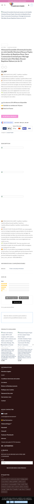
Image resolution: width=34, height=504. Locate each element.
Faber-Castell (21, 484)
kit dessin (4, 486)
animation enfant (5, 479)
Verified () (25, 297)
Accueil (3, 47)
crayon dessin (5, 484)
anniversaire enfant (15, 479)
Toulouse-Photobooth (7, 435)
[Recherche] (4, 5)
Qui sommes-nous (6, 397)
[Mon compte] (28, 5)
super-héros (22, 489)
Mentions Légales (6, 371)
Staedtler (16, 489)
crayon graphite (12, 484)
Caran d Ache (5, 481)
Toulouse (28, 489)
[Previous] (3, 27)
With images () (12, 297)
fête (26, 484)
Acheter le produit (10, 116)
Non (12, 502)
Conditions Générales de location (10, 378)
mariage (3, 489)
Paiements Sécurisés (7, 393)
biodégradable (24, 479)
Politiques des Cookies (7, 389)
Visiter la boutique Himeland (16, 268)
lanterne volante (19, 486)
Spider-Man (9, 489)
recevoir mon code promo (16, 468)
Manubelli (4, 427)
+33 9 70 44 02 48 (8, 122)
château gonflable (13, 481)
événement (4, 491)
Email (2, 459)
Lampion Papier (12, 47)
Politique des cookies (21, 502)
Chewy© (3, 431)
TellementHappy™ (6, 423)
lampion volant (10, 486)
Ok (8, 502)
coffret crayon (22, 481)
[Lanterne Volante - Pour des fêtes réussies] (17, 5)
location (26, 486)
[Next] (30, 27)
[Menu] (2, 5)
